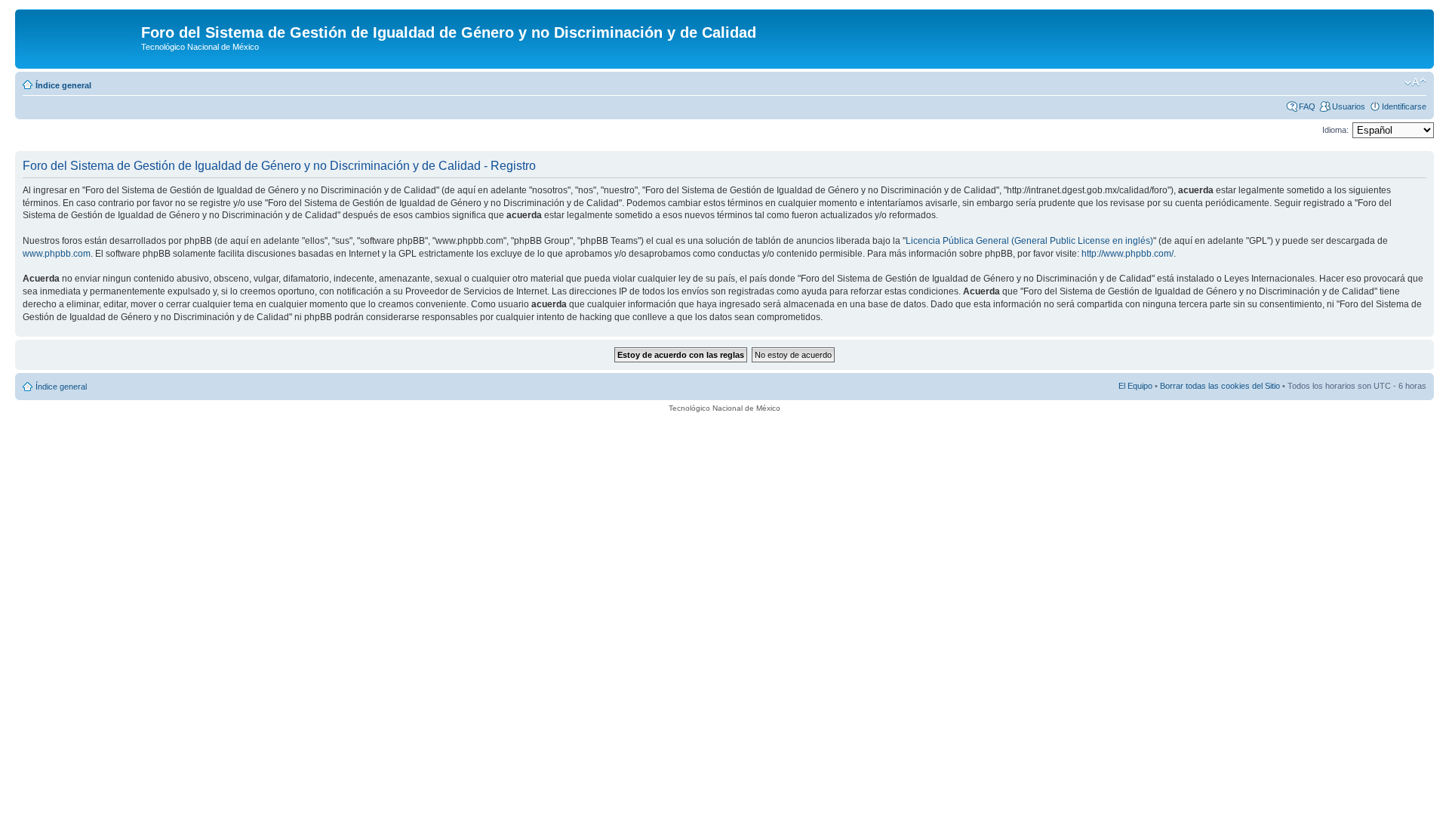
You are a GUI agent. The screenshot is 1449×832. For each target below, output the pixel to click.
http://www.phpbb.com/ (1127, 253)
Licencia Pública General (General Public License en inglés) (1029, 241)
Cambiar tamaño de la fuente (1415, 82)
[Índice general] (80, 37)
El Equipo (1135, 385)
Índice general (63, 85)
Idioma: (1335, 129)
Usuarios (1348, 106)
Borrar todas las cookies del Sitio (1220, 385)
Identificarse (1404, 106)
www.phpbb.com (57, 253)
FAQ (1307, 106)
